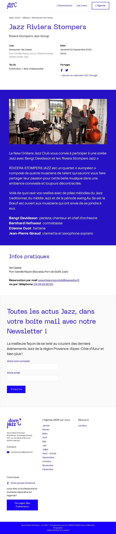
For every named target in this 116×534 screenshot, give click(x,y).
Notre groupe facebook (23, 483)
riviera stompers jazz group (29, 36)
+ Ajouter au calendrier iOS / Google (78, 75)
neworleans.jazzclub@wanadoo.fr (59, 280)
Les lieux (82, 426)
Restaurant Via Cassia (42, 18)
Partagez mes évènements (22, 505)
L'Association (64, 6)
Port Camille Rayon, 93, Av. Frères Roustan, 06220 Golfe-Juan (31, 55)
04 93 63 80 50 (43, 284)
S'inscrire (16, 389)
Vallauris (26, 18)
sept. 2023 (14, 18)
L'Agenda (100, 6)
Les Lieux (82, 6)
